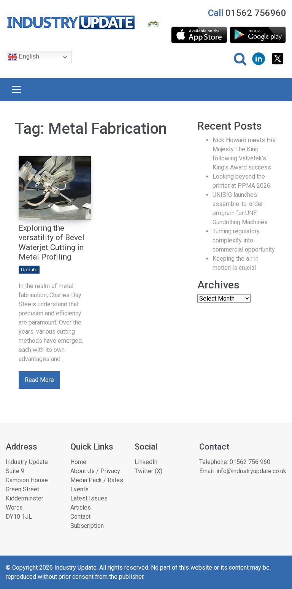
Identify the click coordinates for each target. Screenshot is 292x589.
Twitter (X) (148, 471)
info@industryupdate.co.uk (251, 471)
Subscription (87, 525)
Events (79, 489)
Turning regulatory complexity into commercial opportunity (244, 240)
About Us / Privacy (95, 471)
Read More (39, 379)
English (28, 57)
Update (29, 269)
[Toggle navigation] (16, 89)
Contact (80, 516)
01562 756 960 (250, 462)
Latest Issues (89, 498)
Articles (80, 507)
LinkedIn (146, 462)
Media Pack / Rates (96, 480)
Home (78, 462)
